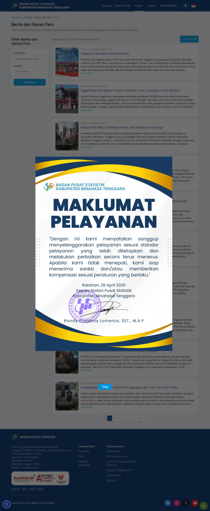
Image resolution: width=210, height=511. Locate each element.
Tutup (105, 386)
